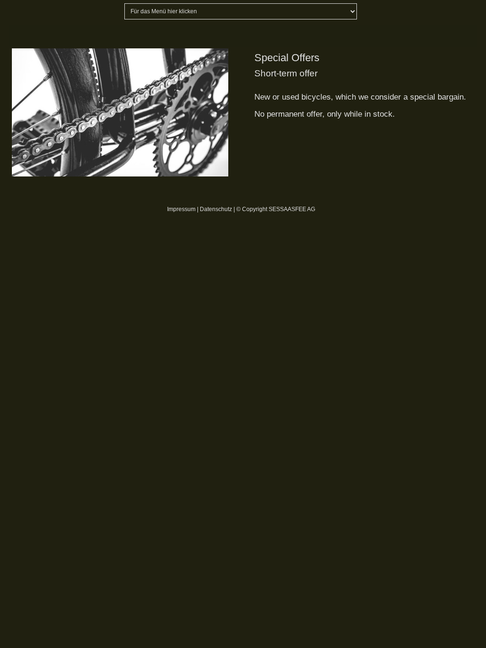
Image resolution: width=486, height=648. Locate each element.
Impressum (181, 209)
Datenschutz (216, 209)
